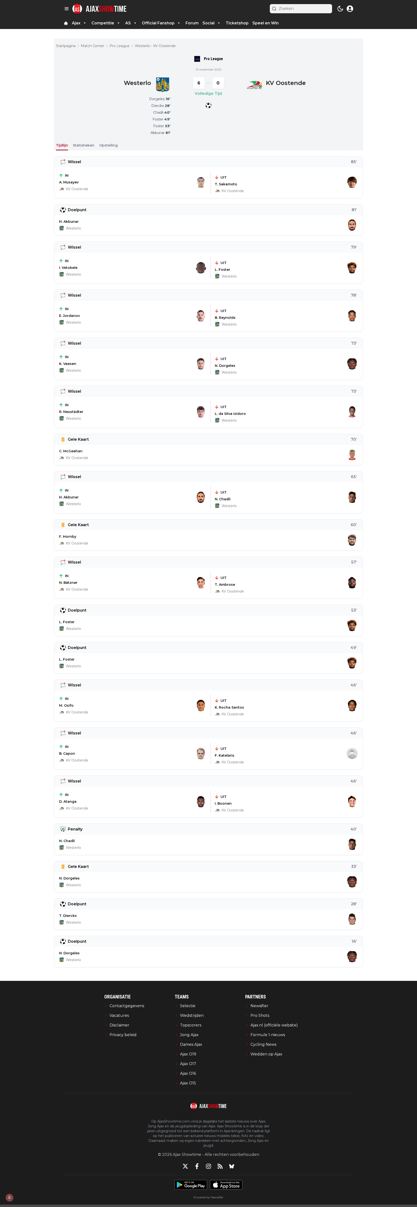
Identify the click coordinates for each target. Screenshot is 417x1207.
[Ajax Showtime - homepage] (99, 9)
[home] (66, 23)
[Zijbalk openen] (67, 9)
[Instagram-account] (208, 1166)
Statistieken (83, 145)
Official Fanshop (158, 23)
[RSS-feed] (220, 1166)
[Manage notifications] (9, 1197)
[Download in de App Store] (226, 1185)
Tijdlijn (62, 145)
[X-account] (185, 1166)
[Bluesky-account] (232, 1166)
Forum (192, 23)
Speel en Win (265, 23)
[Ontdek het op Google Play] (190, 1185)
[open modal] (350, 8)
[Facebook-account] (197, 1166)
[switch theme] (340, 8)
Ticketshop (237, 23)
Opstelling (108, 145)
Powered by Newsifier (208, 1197)
